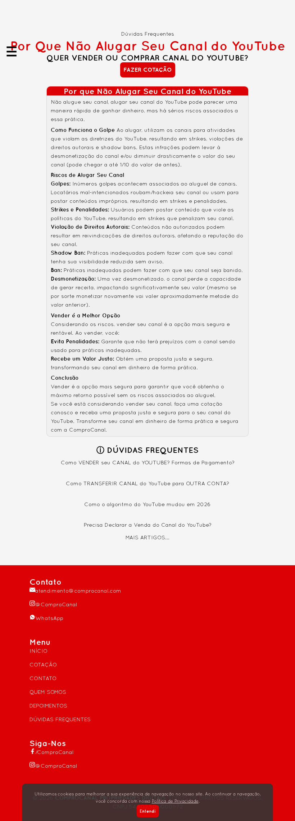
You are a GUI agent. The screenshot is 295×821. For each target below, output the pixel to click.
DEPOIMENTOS (48, 705)
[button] (147, 70)
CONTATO (43, 678)
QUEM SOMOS (48, 692)
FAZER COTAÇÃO (147, 69)
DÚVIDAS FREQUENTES (60, 719)
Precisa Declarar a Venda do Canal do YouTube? (148, 525)
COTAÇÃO (43, 664)
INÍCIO (38, 651)
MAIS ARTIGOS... (147, 537)
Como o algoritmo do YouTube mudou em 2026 (147, 504)
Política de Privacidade (175, 801)
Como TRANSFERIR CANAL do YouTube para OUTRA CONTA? (147, 483)
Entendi (147, 811)
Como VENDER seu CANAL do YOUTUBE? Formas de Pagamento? (148, 462)
